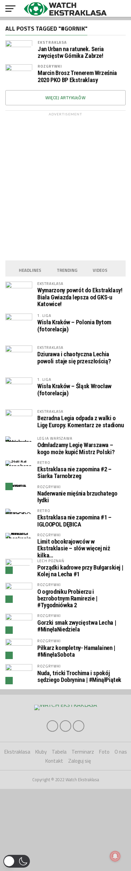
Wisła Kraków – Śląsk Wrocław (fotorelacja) (74, 389)
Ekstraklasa (52, 42)
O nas (121, 752)
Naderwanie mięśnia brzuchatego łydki (77, 497)
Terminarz (83, 752)
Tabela (59, 752)
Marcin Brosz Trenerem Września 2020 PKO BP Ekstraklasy (77, 76)
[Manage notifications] (115, 856)
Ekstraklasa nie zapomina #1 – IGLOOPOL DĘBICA (74, 521)
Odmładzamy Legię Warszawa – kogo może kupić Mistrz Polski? (76, 448)
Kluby (41, 752)
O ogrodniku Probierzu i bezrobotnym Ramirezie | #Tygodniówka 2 (67, 598)
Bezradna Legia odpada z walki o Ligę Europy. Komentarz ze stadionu (80, 421)
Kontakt (54, 761)
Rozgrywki (50, 66)
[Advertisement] (65, 184)
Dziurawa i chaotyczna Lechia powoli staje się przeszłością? (74, 357)
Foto (104, 752)
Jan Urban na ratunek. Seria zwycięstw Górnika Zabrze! (71, 52)
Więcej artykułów (65, 97)
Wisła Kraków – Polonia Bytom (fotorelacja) (74, 325)
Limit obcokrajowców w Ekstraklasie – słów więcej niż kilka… (73, 548)
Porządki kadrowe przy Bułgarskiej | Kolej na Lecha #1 (80, 571)
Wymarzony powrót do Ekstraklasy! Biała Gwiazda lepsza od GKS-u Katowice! (79, 297)
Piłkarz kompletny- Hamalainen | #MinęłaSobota (76, 651)
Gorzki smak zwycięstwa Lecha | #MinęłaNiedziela (76, 626)
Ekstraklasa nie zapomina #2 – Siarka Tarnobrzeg (74, 472)
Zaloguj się (79, 761)
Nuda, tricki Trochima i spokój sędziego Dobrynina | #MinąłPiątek (79, 676)
